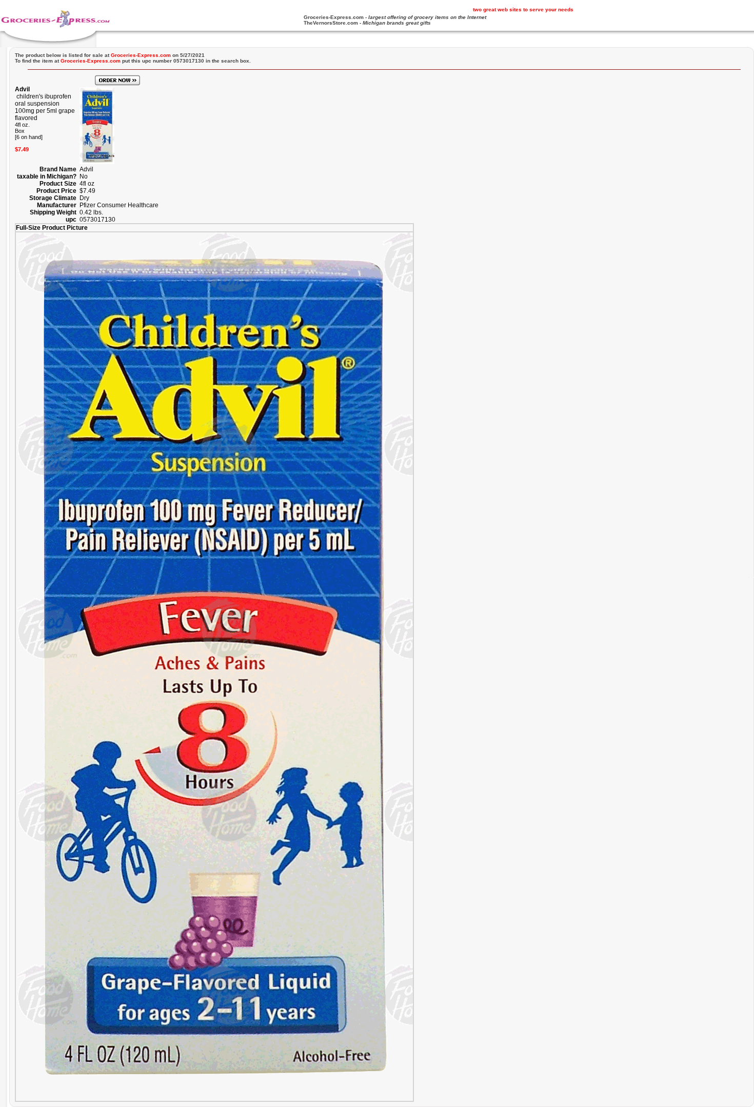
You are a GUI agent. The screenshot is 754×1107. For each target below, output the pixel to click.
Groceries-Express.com (334, 17)
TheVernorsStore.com (331, 23)
